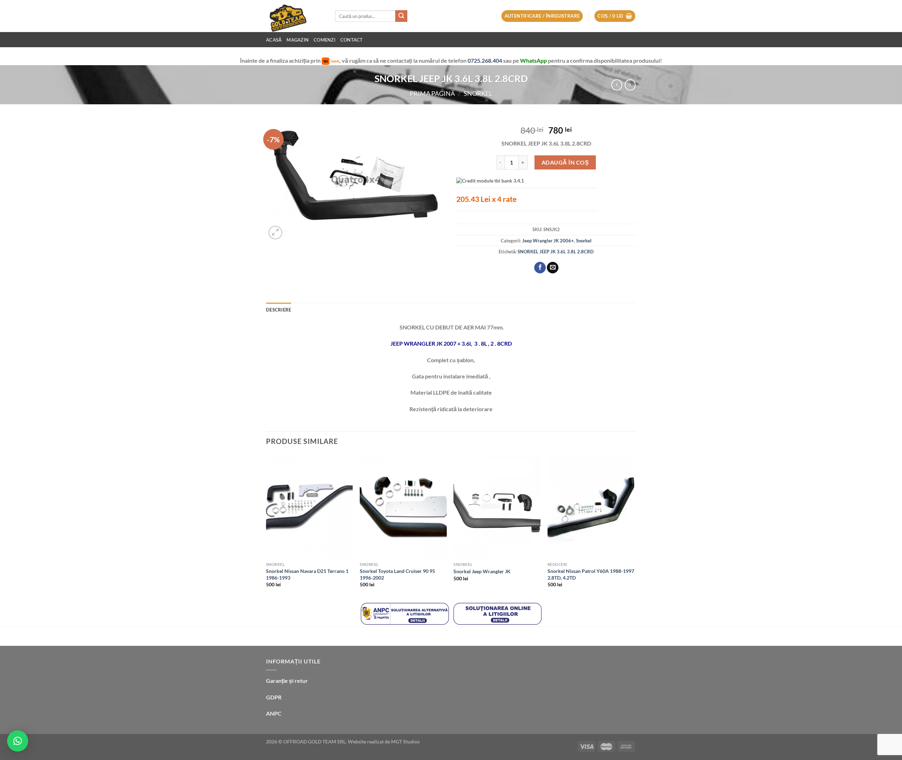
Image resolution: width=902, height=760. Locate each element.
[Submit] (401, 16)
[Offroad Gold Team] (295, 16)
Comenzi (324, 40)
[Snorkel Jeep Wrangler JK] (496, 506)
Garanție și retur (287, 680)
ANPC (274, 713)
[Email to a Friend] (552, 268)
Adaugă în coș (565, 162)
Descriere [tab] (278, 310)
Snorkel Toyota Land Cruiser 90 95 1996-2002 (397, 574)
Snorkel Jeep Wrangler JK (482, 571)
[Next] (634, 526)
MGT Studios (405, 741)
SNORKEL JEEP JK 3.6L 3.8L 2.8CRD (556, 251)
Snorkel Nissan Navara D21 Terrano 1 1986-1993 (307, 574)
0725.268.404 (485, 60)
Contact (351, 40)
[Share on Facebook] (540, 268)
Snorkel (478, 93)
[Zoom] (275, 233)
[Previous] (266, 526)
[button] (17, 741)
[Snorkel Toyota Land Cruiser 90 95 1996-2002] (403, 506)
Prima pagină (432, 93)
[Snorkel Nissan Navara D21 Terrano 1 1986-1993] (309, 506)
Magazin (297, 40)
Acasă (274, 40)
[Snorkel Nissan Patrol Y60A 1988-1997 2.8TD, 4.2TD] (591, 506)
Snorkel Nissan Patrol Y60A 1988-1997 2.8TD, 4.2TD (591, 574)
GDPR (274, 697)
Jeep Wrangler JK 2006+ (548, 240)
